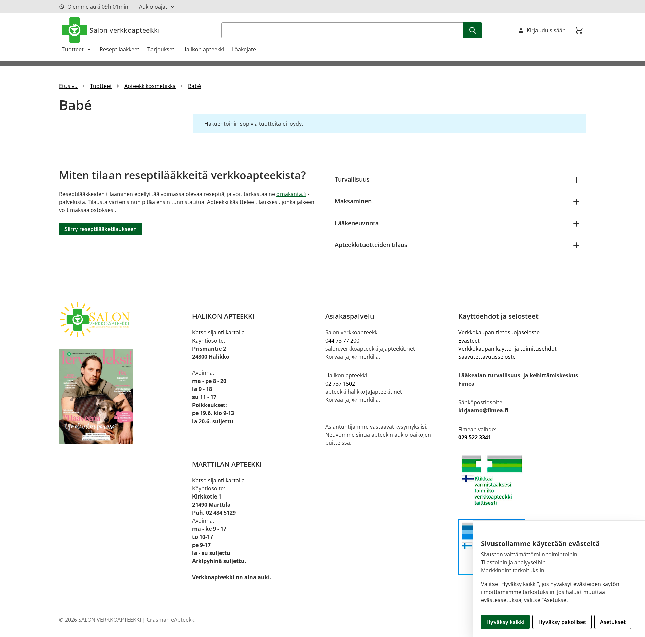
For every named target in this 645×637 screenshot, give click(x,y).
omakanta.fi (291, 194)
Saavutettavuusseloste (487, 356)
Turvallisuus (352, 179)
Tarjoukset (160, 49)
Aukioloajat (153, 6)
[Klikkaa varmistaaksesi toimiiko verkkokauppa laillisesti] (522, 480)
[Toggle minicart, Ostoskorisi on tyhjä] (579, 30)
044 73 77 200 (342, 340)
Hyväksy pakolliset (562, 622)
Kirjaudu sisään (546, 30)
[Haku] (472, 30)
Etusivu (68, 86)
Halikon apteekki (203, 49)
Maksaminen (353, 201)
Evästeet (469, 340)
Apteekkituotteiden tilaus (371, 245)
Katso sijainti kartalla (218, 332)
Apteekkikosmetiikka (150, 86)
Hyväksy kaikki (505, 622)
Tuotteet (73, 49)
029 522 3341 (474, 437)
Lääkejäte (244, 49)
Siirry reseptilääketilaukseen (100, 229)
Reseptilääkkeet (119, 49)
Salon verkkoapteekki (125, 30)
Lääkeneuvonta (357, 223)
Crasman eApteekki (171, 619)
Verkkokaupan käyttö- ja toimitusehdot (507, 348)
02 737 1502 (340, 383)
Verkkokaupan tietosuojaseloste (499, 332)
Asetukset (613, 622)
